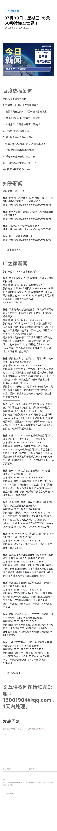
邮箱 (31, 769)
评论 (5, 734)
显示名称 (7, 769)
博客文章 (14, 11)
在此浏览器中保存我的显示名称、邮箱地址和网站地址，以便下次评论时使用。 (28, 783)
